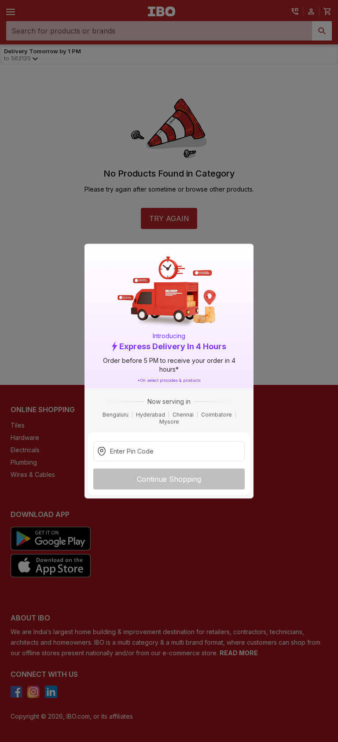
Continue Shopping (169, 479)
